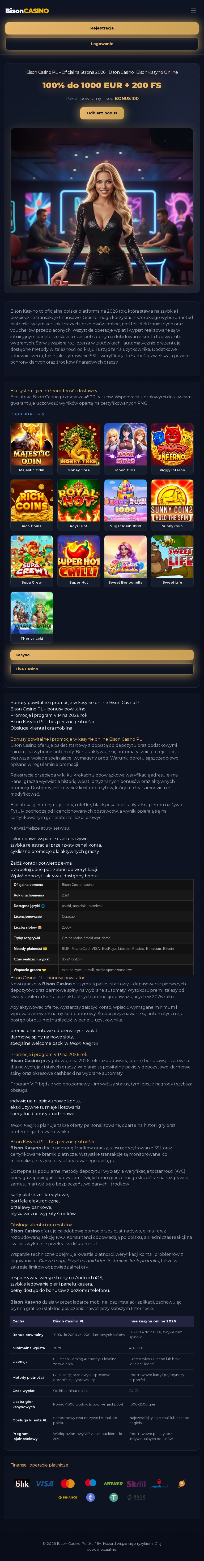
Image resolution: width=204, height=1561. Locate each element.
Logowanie (102, 43)
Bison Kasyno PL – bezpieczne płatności (52, 721)
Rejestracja (102, 28)
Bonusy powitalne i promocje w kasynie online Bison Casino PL (76, 702)
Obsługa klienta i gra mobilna (41, 728)
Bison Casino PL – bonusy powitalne (48, 708)
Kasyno (22, 655)
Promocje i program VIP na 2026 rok (48, 715)
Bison (27, 11)
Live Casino (27, 669)
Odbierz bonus (102, 113)
